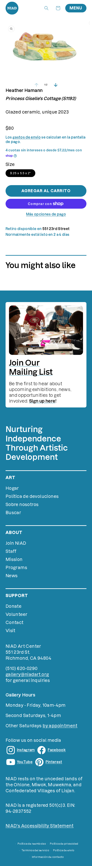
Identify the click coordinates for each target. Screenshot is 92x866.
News (12, 575)
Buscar (13, 512)
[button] (46, 8)
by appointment (60, 725)
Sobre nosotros (22, 504)
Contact (15, 622)
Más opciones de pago (46, 214)
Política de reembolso (32, 843)
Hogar (12, 488)
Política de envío (63, 850)
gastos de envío (27, 137)
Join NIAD (16, 543)
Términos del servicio (35, 850)
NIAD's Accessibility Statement (40, 825)
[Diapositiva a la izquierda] (36, 84)
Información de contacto (48, 857)
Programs (16, 567)
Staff (11, 551)
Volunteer (17, 614)
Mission (14, 559)
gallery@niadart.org (27, 674)
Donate (13, 606)
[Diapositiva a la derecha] (56, 84)
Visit (10, 630)
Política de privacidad (64, 843)
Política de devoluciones (32, 496)
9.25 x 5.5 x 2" (20, 173)
